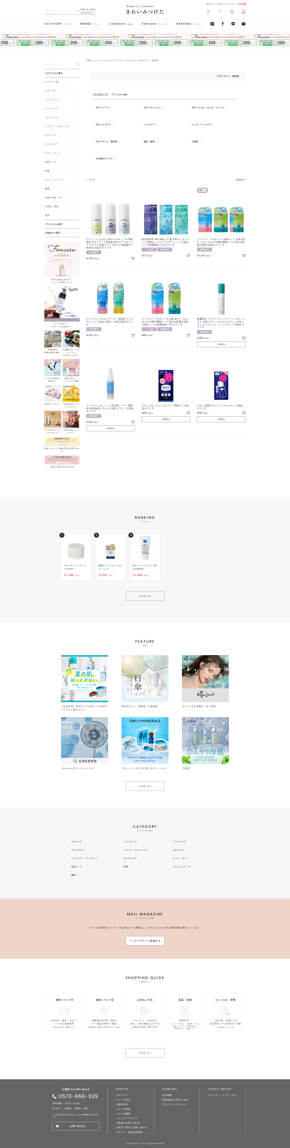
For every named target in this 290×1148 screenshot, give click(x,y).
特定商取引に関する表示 (175, 1099)
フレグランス (77, 850)
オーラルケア (130, 858)
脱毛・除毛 (149, 141)
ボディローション (152, 107)
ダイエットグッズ (181, 866)
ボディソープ (102, 107)
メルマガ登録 (123, 1109)
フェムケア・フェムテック (84, 858)
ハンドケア (149, 124)
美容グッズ (76, 866)
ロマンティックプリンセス (222, 1095)
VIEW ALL (145, 596)
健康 (73, 875)
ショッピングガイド (127, 1118)
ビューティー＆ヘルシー (103, 60)
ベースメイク (179, 841)
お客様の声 (122, 1104)
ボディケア (131, 60)
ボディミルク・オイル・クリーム (208, 107)
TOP (88, 60)
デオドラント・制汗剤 (106, 141)
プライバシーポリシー (174, 1104)
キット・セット (180, 858)
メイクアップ (130, 841)
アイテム (120, 60)
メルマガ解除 (123, 1113)
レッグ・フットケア (201, 124)
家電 (126, 866)
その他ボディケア (104, 158)
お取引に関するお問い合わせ (131, 1127)
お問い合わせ (77, 1126)
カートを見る (123, 1099)
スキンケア (76, 841)
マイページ (122, 1095)
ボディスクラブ (103, 124)
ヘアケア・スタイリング (136, 850)
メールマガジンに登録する (145, 940)
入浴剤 (195, 141)
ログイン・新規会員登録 (129, 1132)
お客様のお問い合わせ (128, 1122)
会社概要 (167, 1095)
